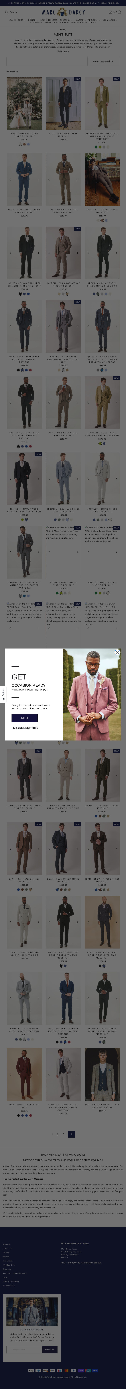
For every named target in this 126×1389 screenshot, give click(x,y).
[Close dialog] (117, 652)
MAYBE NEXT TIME (25, 728)
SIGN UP (25, 718)
